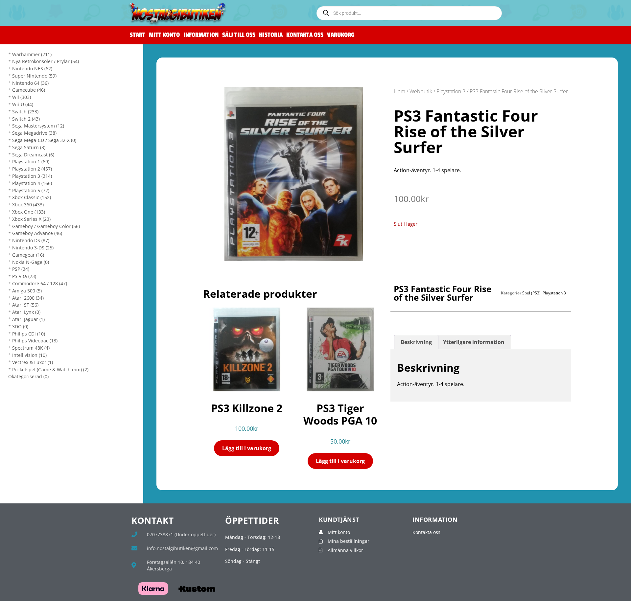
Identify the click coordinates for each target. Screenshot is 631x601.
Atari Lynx (26, 312)
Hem (399, 91)
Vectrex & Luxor (32, 362)
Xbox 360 (28, 204)
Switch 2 (26, 119)
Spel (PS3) (531, 293)
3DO (20, 326)
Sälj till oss (238, 35)
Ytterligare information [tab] (473, 342)
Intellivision (29, 355)
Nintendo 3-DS (33, 247)
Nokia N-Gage (30, 262)
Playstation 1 (30, 161)
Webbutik (420, 91)
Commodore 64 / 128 (39, 283)
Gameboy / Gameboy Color (46, 226)
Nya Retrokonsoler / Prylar (45, 61)
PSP (20, 269)
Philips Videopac (35, 340)
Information (201, 35)
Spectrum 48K (31, 348)
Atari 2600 (28, 298)
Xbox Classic (31, 197)
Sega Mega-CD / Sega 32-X (44, 140)
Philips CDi (28, 334)
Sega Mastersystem (38, 126)
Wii (21, 97)
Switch (25, 111)
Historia (271, 35)
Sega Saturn (28, 147)
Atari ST (25, 305)
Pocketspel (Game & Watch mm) (50, 369)
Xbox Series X (31, 219)
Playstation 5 (30, 190)
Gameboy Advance (37, 233)
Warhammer (32, 54)
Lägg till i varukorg (246, 448)
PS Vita (24, 276)
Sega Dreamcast (33, 154)
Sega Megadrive (34, 133)
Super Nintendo (34, 76)
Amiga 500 (27, 291)
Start (137, 35)
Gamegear (28, 255)
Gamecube (28, 90)
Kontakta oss (304, 35)
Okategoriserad (28, 376)
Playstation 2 (32, 169)
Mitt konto (164, 35)
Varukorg (341, 35)
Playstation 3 (32, 176)
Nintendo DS (30, 240)
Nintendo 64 (30, 83)
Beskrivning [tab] (416, 342)
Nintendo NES (32, 68)
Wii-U (22, 104)
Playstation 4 (32, 183)
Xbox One (28, 212)
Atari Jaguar (28, 319)
